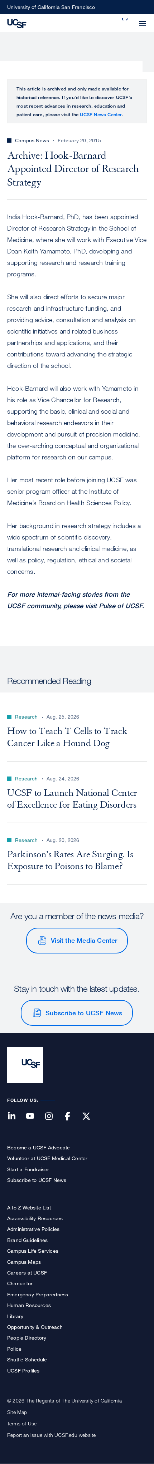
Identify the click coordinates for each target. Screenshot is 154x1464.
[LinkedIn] (15, 1117)
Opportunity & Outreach (35, 1327)
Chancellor (20, 1283)
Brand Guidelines (27, 1240)
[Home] (17, 23)
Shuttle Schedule (27, 1359)
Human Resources (29, 1305)
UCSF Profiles (23, 1370)
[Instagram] (53, 1117)
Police (14, 1349)
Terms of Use (22, 1423)
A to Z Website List (29, 1207)
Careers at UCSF (27, 1273)
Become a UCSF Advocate (38, 1147)
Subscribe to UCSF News (83, 1013)
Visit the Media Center (84, 940)
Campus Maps (24, 1262)
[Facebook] (72, 1117)
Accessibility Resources (35, 1218)
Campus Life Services (32, 1251)
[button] (125, 19)
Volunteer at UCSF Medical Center (47, 1158)
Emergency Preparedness (37, 1294)
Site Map (17, 1412)
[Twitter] (90, 1117)
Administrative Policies (33, 1229)
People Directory (26, 1338)
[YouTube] (34, 1117)
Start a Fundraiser (28, 1169)
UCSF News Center (101, 114)
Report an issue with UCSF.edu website (51, 1435)
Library (15, 1316)
